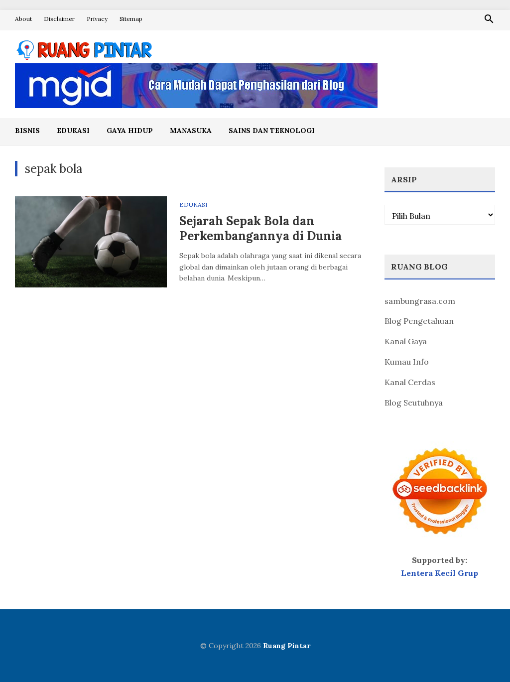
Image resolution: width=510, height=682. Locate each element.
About (23, 18)
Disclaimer (59, 18)
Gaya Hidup (130, 130)
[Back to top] (482, 654)
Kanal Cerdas (409, 382)
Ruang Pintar (286, 645)
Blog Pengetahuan (419, 321)
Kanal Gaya (405, 341)
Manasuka (191, 130)
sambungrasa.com (419, 301)
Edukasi (73, 130)
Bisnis (27, 130)
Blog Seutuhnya (413, 403)
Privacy (97, 18)
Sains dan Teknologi (272, 130)
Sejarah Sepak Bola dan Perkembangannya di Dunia (260, 228)
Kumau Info (406, 362)
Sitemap (131, 18)
